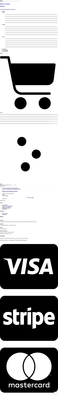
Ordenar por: (2, 184)
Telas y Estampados (5, 50)
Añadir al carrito (5, 195)
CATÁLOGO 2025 (5, 51)
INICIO (3, 11)
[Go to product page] (30, 188)
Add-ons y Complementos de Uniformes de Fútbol (11, 189)
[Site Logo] (7, 9)
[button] (1, 0)
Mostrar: (1, 200)
